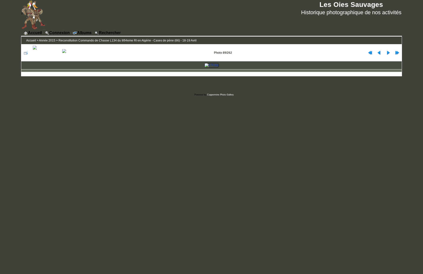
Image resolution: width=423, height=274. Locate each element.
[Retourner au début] (370, 52)
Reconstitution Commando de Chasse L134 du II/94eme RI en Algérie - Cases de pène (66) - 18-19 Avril (128, 40)
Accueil (31, 40)
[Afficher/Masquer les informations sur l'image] (44, 53)
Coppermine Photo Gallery (220, 94)
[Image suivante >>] (388, 52)
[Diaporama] (70, 52)
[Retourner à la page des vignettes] (25, 52)
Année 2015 (47, 40)
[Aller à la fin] (397, 52)
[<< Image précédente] (379, 52)
